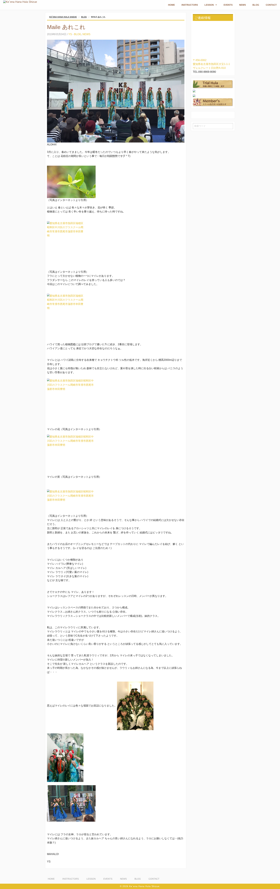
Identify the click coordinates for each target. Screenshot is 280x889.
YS (70, 34)
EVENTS (228, 5)
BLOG (255, 5)
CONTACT (271, 5)
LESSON (209, 5)
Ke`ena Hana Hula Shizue (63, 17)
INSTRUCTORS (189, 5)
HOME (171, 5)
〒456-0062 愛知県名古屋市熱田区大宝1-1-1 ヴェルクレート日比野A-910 (211, 64)
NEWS (242, 5)
